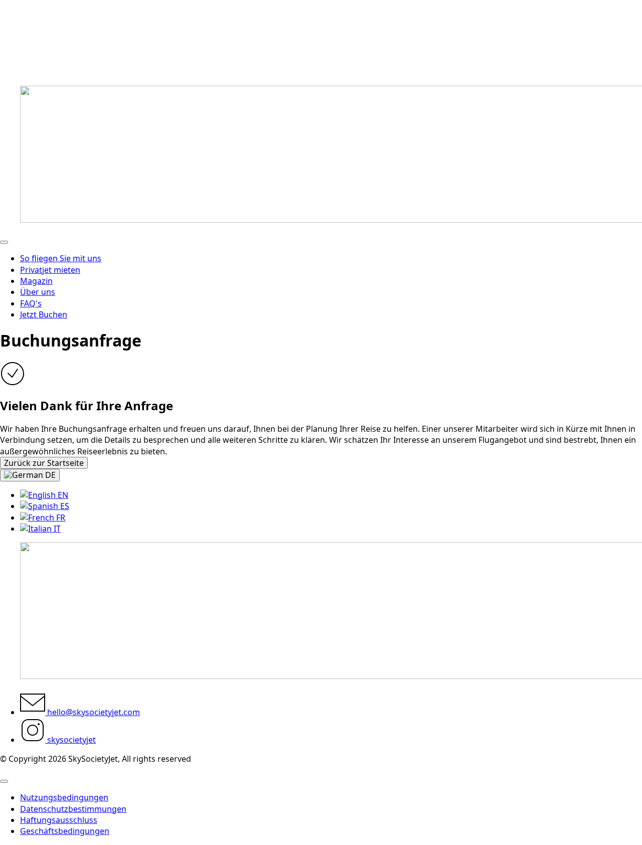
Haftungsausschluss (58, 819)
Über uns (37, 291)
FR (59, 517)
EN (62, 494)
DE (49, 474)
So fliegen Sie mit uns (60, 258)
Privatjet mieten (50, 269)
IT (56, 528)
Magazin (36, 280)
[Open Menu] (4, 242)
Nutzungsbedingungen (64, 797)
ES (63, 506)
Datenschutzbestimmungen (73, 808)
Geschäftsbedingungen (64, 830)
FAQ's (31, 303)
